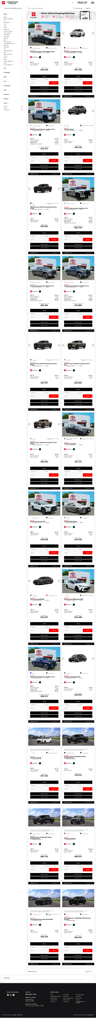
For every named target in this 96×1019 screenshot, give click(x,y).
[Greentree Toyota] (12, 2)
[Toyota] (3, 2)
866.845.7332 (82, 2)
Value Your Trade (44, 91)
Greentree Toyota (34, 96)
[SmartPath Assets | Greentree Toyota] (61, 15)
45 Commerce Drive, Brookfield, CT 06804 (34, 1005)
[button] (59, 33)
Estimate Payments (44, 87)
